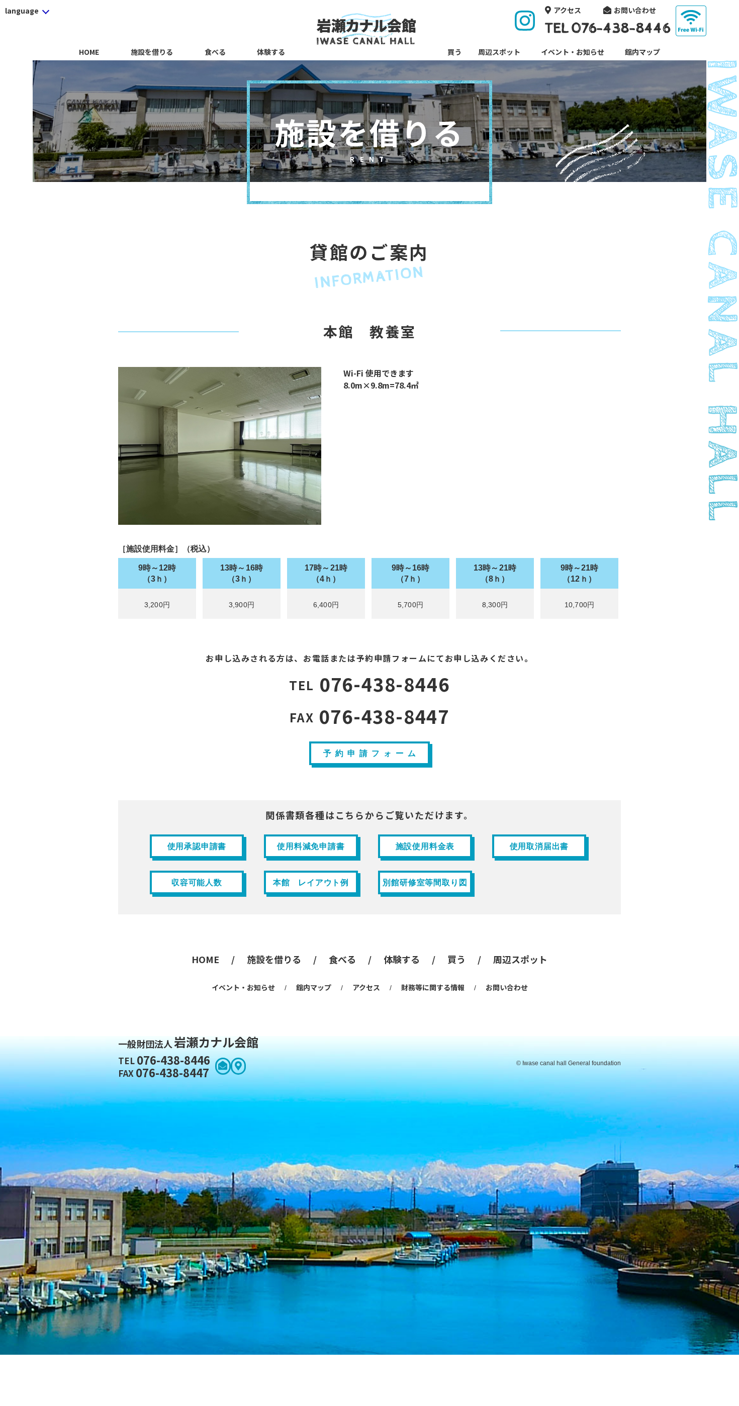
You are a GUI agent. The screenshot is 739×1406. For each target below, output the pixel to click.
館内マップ (642, 52)
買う (454, 52)
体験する (271, 52)
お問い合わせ (635, 10)
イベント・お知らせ (572, 52)
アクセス (567, 10)
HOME (89, 52)
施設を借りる (152, 52)
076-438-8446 (369, 684)
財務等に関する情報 (433, 987)
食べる (215, 52)
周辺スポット (499, 52)
